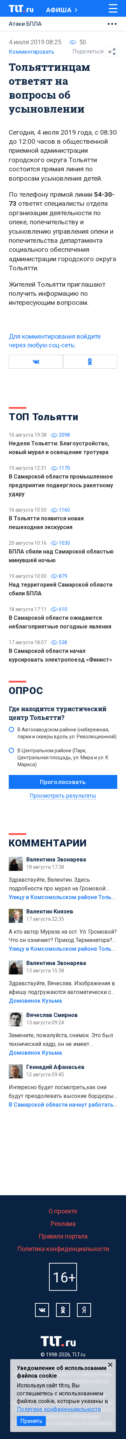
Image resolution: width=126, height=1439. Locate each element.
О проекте (63, 1211)
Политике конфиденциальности (59, 1409)
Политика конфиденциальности (63, 1248)
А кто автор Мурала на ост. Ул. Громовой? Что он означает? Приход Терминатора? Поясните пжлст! (63, 936)
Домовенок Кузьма (35, 1000)
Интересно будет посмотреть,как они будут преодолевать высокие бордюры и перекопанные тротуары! (61, 1092)
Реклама (63, 1223)
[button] (36, 362)
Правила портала (63, 1236)
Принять (31, 1421)
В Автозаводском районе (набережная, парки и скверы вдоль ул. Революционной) (67, 733)
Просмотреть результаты (63, 795)
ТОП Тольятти (43, 417)
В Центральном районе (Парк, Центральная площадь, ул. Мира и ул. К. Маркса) (64, 757)
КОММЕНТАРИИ (48, 843)
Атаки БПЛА (25, 23)
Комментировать (31, 51)
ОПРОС (26, 690)
